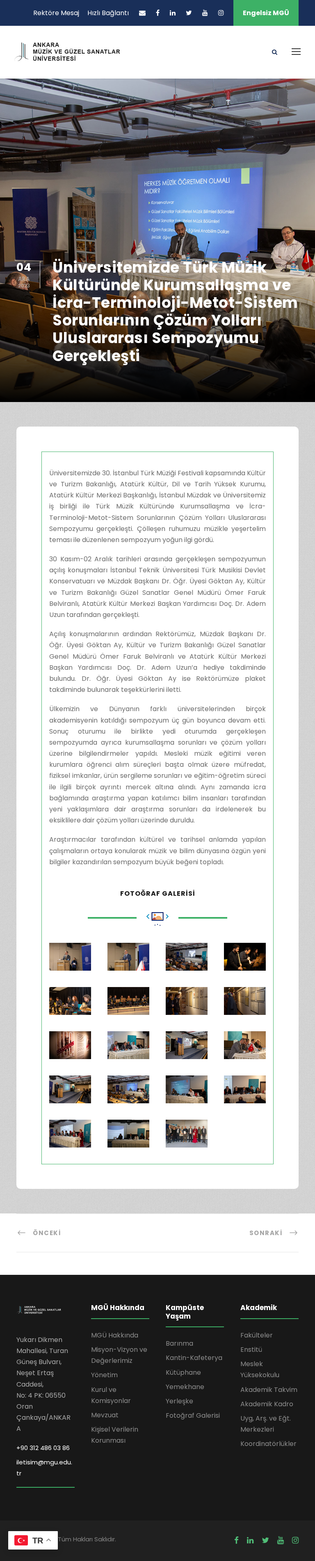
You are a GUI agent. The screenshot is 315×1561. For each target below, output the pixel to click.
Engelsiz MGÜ (266, 13)
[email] (142, 13)
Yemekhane (185, 1387)
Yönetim (104, 1375)
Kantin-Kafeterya (194, 1357)
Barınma (179, 1343)
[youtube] (205, 13)
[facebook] (158, 13)
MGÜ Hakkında (114, 1335)
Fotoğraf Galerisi (193, 1415)
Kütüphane (183, 1372)
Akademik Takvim (268, 1389)
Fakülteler (256, 1335)
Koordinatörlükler (268, 1443)
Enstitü (251, 1349)
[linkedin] (173, 13)
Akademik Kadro (266, 1404)
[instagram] (221, 13)
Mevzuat (105, 1415)
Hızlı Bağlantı (108, 13)
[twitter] (189, 13)
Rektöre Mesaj (56, 13)
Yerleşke (179, 1401)
